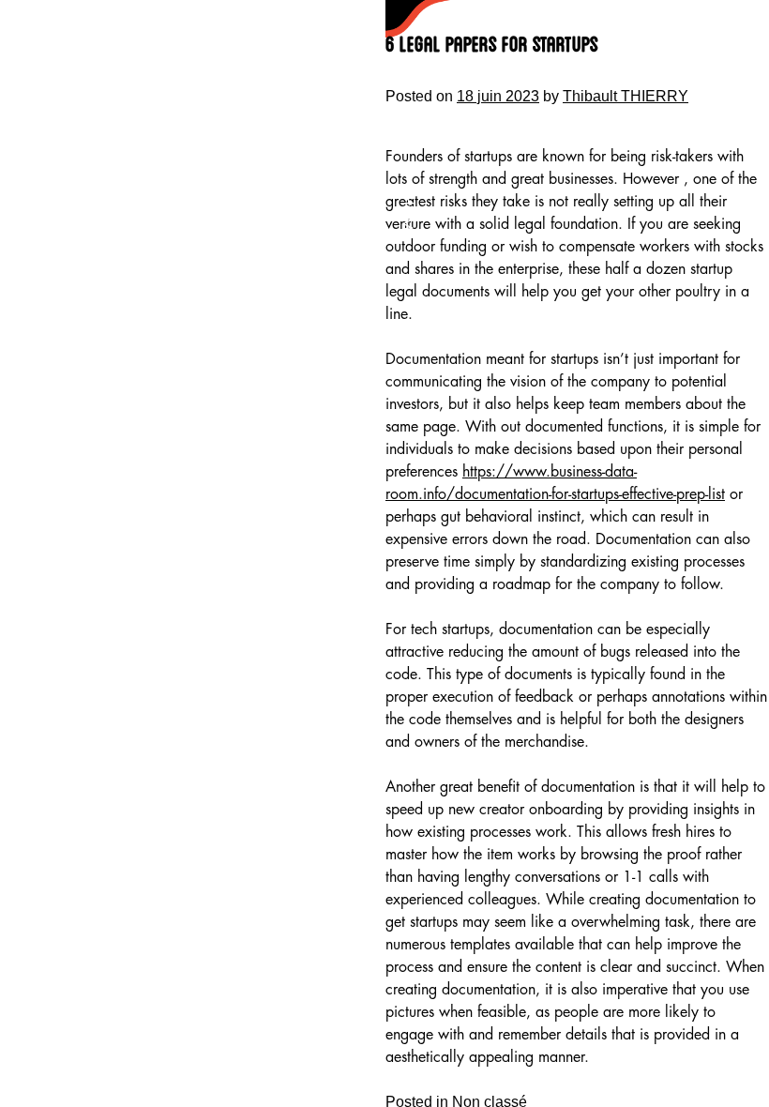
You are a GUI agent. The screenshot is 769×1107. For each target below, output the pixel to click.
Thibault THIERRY (625, 96)
